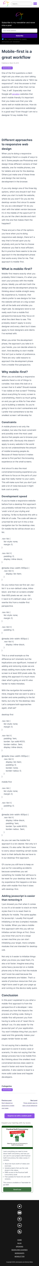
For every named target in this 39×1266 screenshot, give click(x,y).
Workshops (19, 1253)
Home (19, 1240)
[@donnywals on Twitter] (19, 1206)
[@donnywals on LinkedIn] (19, 1225)
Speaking (19, 1246)
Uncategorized (7, 68)
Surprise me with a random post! (19, 1116)
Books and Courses (19, 1250)
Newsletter (19, 1256)
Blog (19, 1243)
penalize (16, 94)
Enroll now (17, 1189)
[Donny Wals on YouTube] (19, 1213)
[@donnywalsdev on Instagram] (19, 1219)
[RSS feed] (19, 1231)
